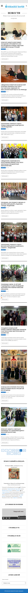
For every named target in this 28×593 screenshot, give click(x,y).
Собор (3, 493)
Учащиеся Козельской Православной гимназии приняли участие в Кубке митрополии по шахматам (13, 330)
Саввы (22, 494)
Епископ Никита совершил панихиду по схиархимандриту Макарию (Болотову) (12, 430)
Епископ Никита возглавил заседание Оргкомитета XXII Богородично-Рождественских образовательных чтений (12, 44)
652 (24, 450)
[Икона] (14, 473)
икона (13, 488)
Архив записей (5, 579)
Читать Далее (5, 59)
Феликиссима (5, 490)
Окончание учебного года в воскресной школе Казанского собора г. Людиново (12, 246)
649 (13, 450)
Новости (3, 49)
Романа (17, 490)
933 (15, 453)
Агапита (10, 490)
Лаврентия (9, 488)
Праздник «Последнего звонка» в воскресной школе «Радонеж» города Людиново (13, 204)
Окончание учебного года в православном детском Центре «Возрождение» (12, 125)
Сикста (16, 488)
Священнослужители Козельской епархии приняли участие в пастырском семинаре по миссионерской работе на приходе (14, 87)
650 (17, 450)
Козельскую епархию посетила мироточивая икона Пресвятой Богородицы (12, 388)
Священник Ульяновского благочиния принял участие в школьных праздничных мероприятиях (12, 163)
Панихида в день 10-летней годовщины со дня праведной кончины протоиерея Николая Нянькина (12, 286)
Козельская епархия (10, 591)
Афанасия (15, 497)
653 (8, 453)
